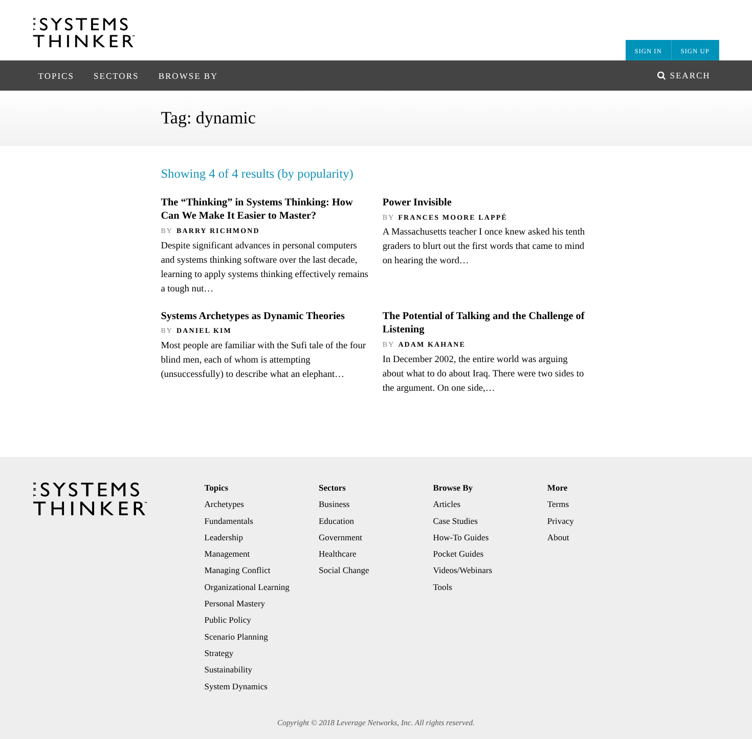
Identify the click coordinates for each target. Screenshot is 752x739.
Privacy (560, 521)
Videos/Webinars (462, 570)
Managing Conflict (238, 570)
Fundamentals (229, 521)
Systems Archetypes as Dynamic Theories (252, 316)
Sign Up (695, 51)
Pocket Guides (458, 554)
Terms (558, 504)
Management (227, 554)
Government (340, 537)
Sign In (647, 51)
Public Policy (228, 620)
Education (336, 521)
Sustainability (229, 669)
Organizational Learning (247, 587)
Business (334, 504)
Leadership (224, 537)
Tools (442, 587)
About (558, 537)
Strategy (219, 653)
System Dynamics (236, 686)
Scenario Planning (236, 637)
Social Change (344, 570)
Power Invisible (417, 202)
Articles (446, 504)
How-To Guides (461, 537)
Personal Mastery (235, 603)
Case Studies (455, 521)
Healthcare (338, 554)
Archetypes (224, 504)
